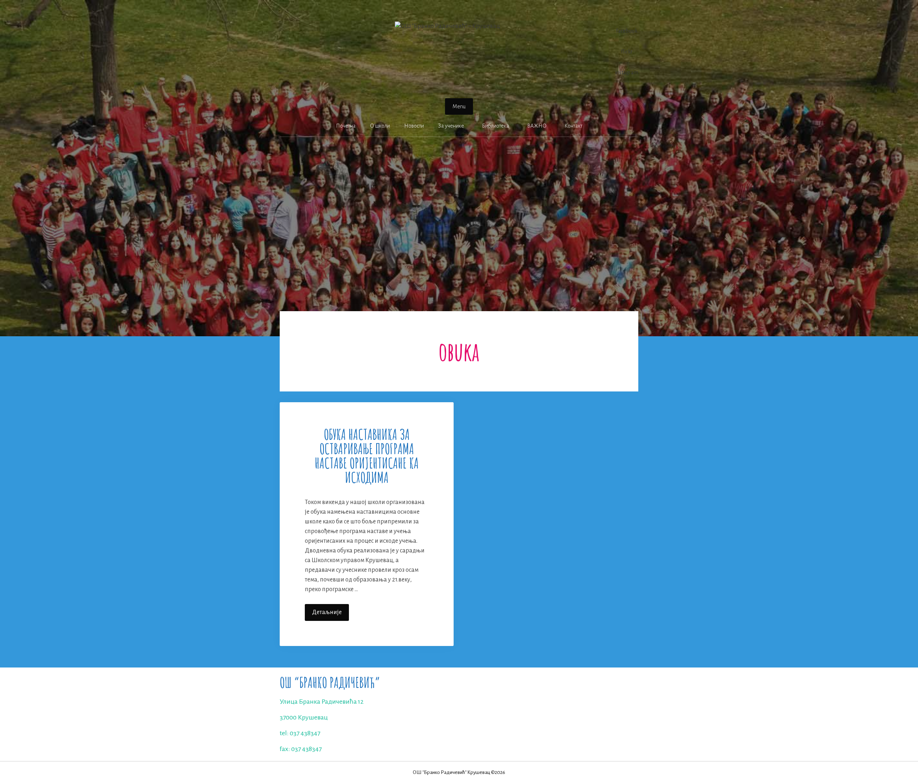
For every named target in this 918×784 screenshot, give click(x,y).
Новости (414, 126)
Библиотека (495, 126)
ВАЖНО (536, 126)
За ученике (451, 126)
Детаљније (330, 615)
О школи (380, 126)
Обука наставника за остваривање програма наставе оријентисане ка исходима (367, 455)
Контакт (573, 126)
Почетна (346, 126)
